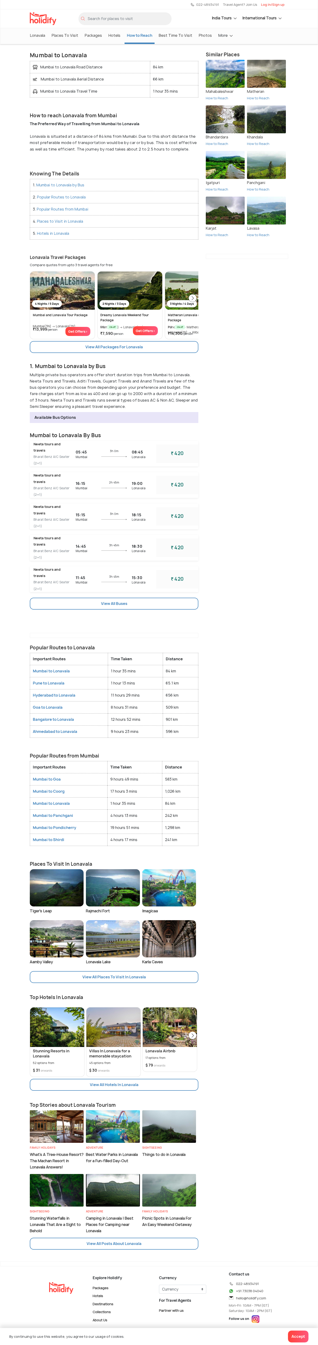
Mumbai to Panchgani (53, 815)
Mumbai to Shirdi (48, 839)
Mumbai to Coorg (48, 791)
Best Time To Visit (175, 35)
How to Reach (139, 35)
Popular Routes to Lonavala (61, 197)
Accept (298, 1336)
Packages (93, 35)
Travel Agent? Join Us (240, 4)
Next (192, 298)
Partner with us (171, 1310)
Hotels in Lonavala (53, 233)
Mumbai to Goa (47, 779)
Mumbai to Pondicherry (54, 827)
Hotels (114, 35)
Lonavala (37, 35)
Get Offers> (78, 331)
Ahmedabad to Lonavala (55, 731)
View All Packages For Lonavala (114, 346)
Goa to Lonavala (48, 707)
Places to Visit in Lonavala (60, 221)
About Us (100, 1320)
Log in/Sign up (272, 4)
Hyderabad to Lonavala (54, 695)
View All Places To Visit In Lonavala (114, 976)
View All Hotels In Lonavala (114, 1084)
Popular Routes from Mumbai (62, 209)
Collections (102, 1312)
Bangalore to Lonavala (53, 719)
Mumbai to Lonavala (51, 671)
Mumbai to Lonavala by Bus (60, 185)
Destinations (103, 1303)
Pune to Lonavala (48, 683)
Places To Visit (65, 35)
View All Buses (114, 603)
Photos (205, 35)
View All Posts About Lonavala (114, 1243)
